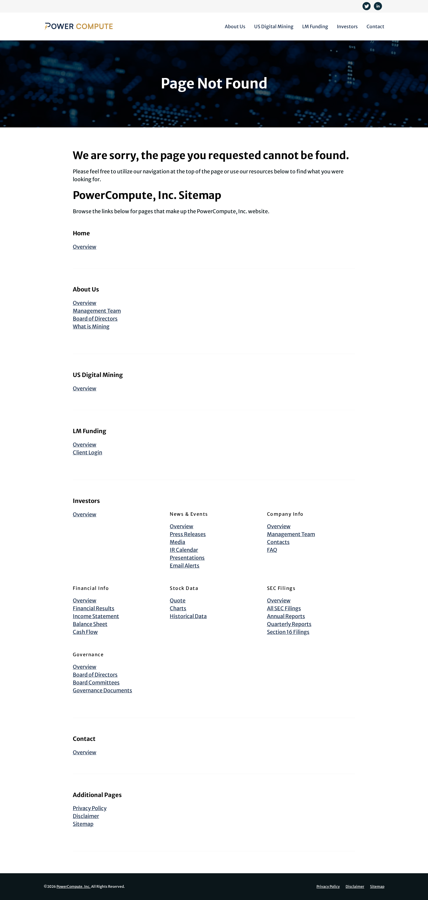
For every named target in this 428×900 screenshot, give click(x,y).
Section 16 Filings (288, 632)
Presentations (187, 557)
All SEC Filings (284, 608)
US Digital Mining (273, 26)
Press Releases (188, 534)
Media (177, 542)
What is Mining (91, 326)
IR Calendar (184, 550)
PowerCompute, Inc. (73, 886)
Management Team (97, 310)
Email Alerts (184, 565)
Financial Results (93, 608)
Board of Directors (95, 318)
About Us (235, 26)
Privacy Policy (90, 808)
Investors (347, 26)
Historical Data (188, 616)
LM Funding (315, 26)
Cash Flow (85, 632)
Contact (375, 26)
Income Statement (96, 616)
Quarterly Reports (289, 624)
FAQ (272, 550)
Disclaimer (86, 816)
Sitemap (83, 824)
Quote (177, 600)
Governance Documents (102, 690)
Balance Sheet (90, 624)
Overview (84, 246)
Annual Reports (286, 616)
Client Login (87, 452)
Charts (178, 608)
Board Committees (96, 682)
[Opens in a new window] (367, 5)
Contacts (278, 542)
